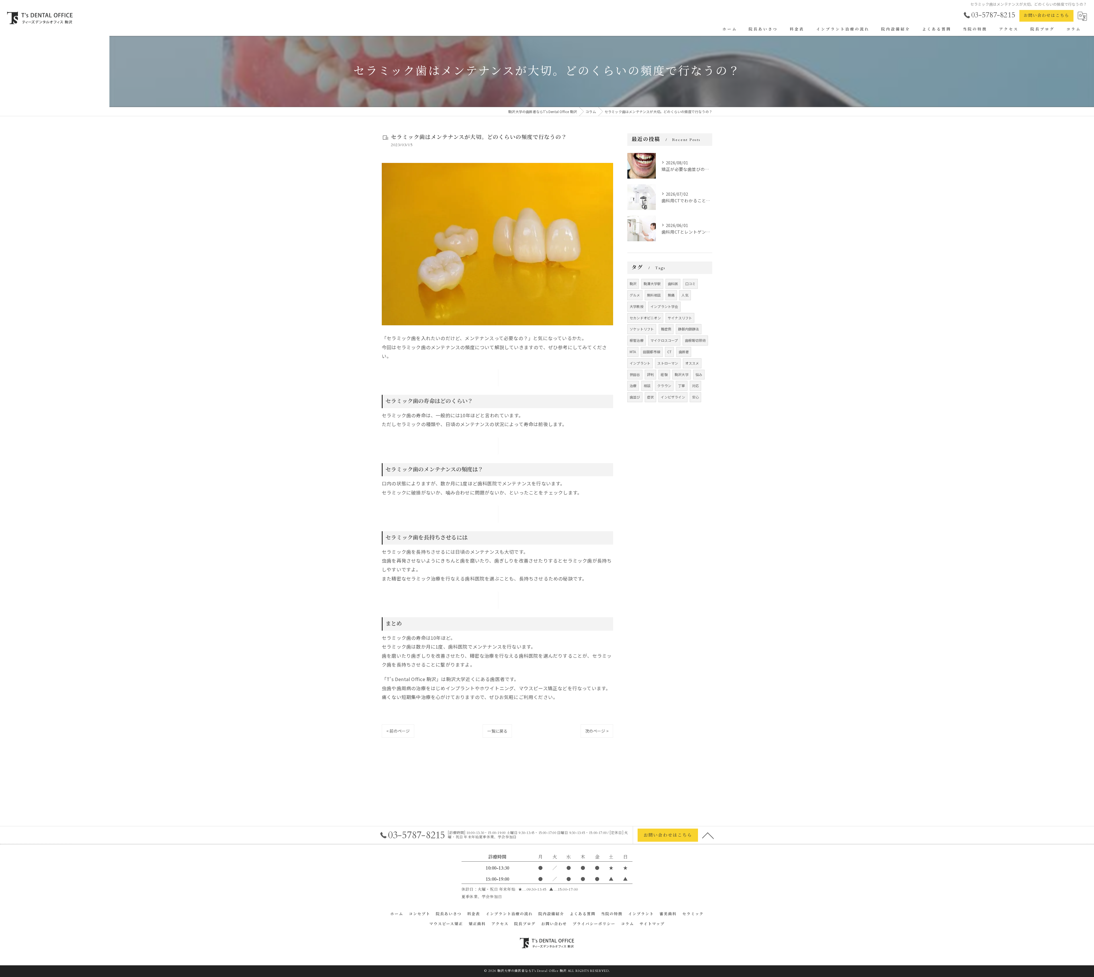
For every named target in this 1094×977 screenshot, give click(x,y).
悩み (698, 374)
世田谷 (635, 374)
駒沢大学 (682, 374)
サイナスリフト (680, 317)
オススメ (692, 363)
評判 (650, 374)
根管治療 (637, 340)
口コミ (690, 283)
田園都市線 (651, 351)
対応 (695, 385)
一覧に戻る (497, 731)
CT (669, 351)
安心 (695, 397)
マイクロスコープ (664, 340)
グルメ (635, 295)
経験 (664, 374)
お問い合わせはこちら (1046, 15)
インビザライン (673, 397)
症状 (650, 397)
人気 (684, 295)
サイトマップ (652, 924)
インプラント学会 (664, 306)
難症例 (666, 328)
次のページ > (597, 731)
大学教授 (637, 306)
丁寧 (681, 385)
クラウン (664, 385)
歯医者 (684, 351)
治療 (633, 385)
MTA (633, 351)
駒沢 (633, 283)
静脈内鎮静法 (688, 328)
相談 (647, 385)
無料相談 (654, 295)
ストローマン (667, 363)
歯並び (635, 397)
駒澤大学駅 (652, 283)
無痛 (671, 295)
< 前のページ (398, 731)
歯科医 (673, 283)
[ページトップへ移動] (708, 835)
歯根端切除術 (695, 340)
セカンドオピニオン (645, 317)
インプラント (640, 363)
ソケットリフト (642, 328)
